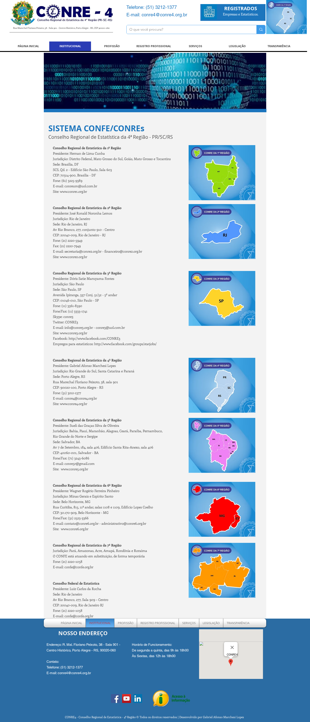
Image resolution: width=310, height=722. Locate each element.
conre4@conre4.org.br (164, 14)
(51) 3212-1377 (161, 7)
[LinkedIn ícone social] (137, 698)
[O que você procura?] (260, 29)
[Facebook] (115, 698)
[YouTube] (126, 698)
